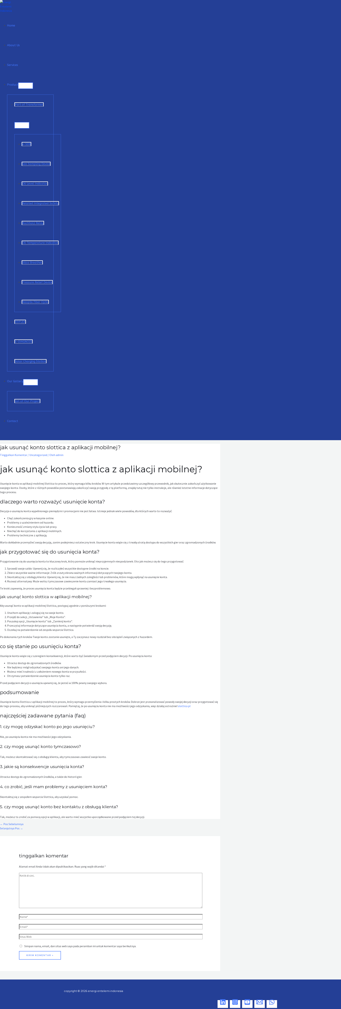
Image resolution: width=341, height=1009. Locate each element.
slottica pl (184, 706)
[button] (2, 437)
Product (12, 84)
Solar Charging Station (30, 361)
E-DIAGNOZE (23, 341)
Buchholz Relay (33, 223)
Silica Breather (32, 262)
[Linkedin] (223, 1004)
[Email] (259, 1004)
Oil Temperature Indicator (40, 243)
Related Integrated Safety (40, 203)
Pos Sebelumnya (11, 824)
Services (12, 65)
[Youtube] (247, 1004)
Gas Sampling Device (36, 164)
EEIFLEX (20, 322)
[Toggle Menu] (25, 85)
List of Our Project (27, 401)
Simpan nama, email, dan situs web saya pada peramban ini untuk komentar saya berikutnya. (80, 946)
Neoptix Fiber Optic (35, 302)
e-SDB (26, 144)
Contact (12, 421)
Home (11, 25)
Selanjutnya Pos (11, 828)
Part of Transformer (29, 104)
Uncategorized (38, 455)
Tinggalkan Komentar (13, 455)
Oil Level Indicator (34, 183)
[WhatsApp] (272, 1004)
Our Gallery (15, 381)
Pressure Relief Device (37, 282)
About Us (13, 45)
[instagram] (235, 1004)
